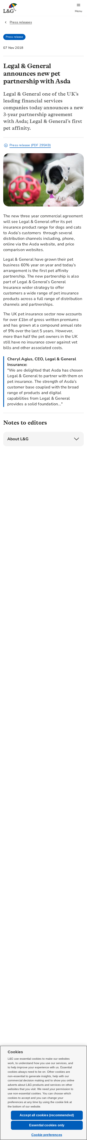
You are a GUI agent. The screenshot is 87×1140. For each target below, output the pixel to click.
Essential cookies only (47, 1125)
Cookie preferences (46, 1135)
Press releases (21, 22)
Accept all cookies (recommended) (47, 1115)
